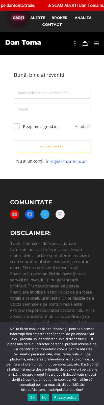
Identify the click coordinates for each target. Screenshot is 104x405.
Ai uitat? (82, 126)
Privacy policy (65, 397)
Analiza (83, 17)
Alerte (37, 17)
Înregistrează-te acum (67, 161)
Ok (32, 397)
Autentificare (51, 146)
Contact (52, 24)
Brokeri (59, 17)
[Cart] (85, 43)
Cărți (18, 17)
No (44, 397)
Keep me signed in (40, 126)
